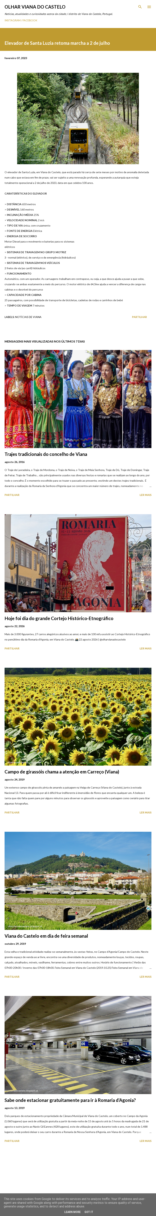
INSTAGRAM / (14, 20)
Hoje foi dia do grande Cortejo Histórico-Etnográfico (59, 618)
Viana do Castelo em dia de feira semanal (46, 936)
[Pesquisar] (140, 7)
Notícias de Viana (28, 317)
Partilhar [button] (139, 317)
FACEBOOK (30, 20)
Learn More (72, 1212)
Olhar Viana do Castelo (35, 7)
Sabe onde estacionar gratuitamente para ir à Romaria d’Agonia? (70, 1100)
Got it (88, 1212)
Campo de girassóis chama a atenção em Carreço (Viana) (62, 771)
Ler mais (145, 494)
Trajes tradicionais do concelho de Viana (46, 454)
